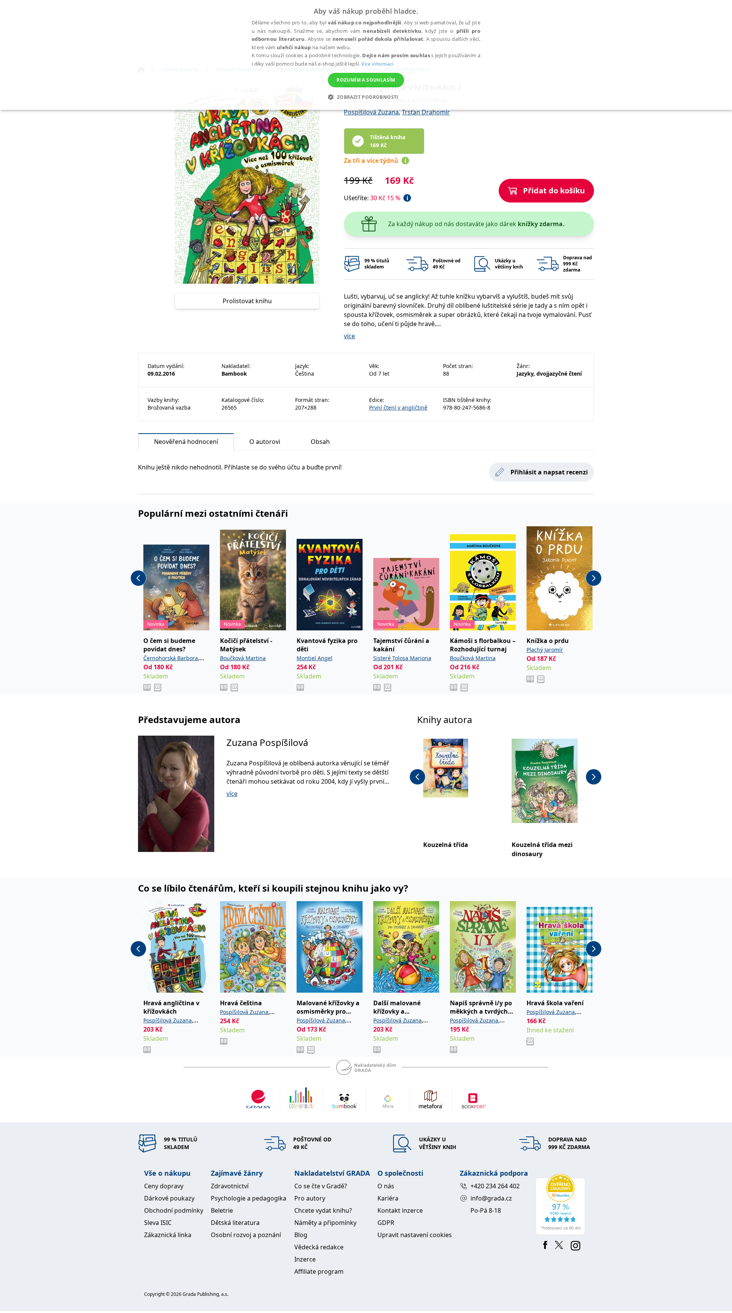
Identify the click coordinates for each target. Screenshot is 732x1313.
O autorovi (264, 441)
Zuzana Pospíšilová (267, 742)
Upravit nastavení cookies (414, 1235)
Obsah (320, 441)
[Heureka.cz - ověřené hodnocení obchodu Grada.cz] (562, 1204)
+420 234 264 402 (495, 1186)
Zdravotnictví (230, 1186)
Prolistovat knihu (247, 301)
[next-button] (594, 578)
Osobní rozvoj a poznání (246, 1235)
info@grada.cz (491, 1198)
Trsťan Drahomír (426, 112)
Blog (300, 1235)
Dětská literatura (235, 1222)
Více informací (377, 64)
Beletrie (222, 1210)
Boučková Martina (243, 658)
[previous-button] (138, 578)
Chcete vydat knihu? (323, 1210)
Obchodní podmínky (173, 1210)
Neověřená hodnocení (186, 441)
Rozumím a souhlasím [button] (366, 80)
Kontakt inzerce (400, 1210)
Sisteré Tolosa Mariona (402, 658)
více (349, 336)
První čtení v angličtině (398, 407)
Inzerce (305, 1259)
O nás (385, 1186)
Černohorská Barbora (170, 658)
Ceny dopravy (163, 1186)
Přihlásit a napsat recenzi (549, 472)
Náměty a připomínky (325, 1222)
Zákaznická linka (167, 1235)
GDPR (385, 1222)
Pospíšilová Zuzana (371, 112)
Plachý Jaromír (545, 649)
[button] (366, 97)
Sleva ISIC (158, 1222)
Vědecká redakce (319, 1247)
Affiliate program (319, 1271)
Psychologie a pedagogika (248, 1198)
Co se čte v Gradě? (320, 1186)
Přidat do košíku (554, 190)
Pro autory (309, 1198)
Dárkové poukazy (169, 1198)
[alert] (366, 55)
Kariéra (387, 1198)
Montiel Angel (314, 658)
